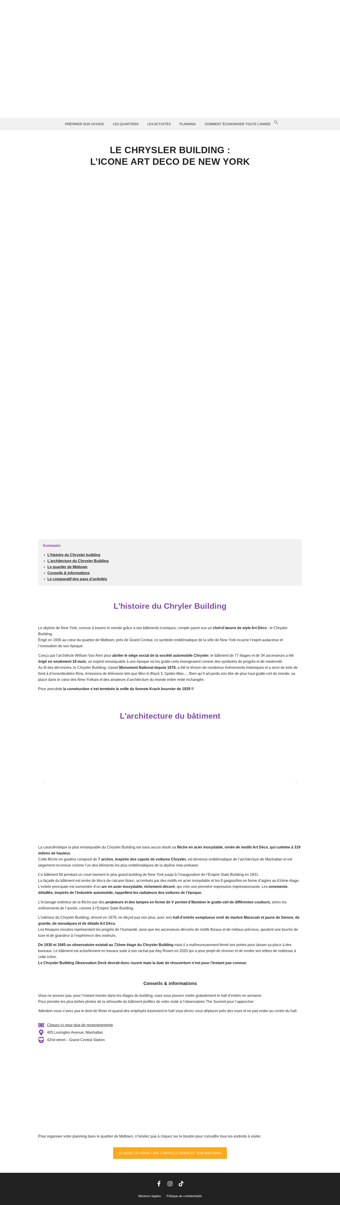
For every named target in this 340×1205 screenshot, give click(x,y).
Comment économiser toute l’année (238, 124)
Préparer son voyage (84, 124)
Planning (187, 124)
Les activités (159, 124)
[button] (86, 124)
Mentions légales (149, 1196)
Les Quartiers (126, 124)
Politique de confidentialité (184, 1196)
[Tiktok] (181, 1184)
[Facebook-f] (159, 1184)
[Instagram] (170, 1184)
